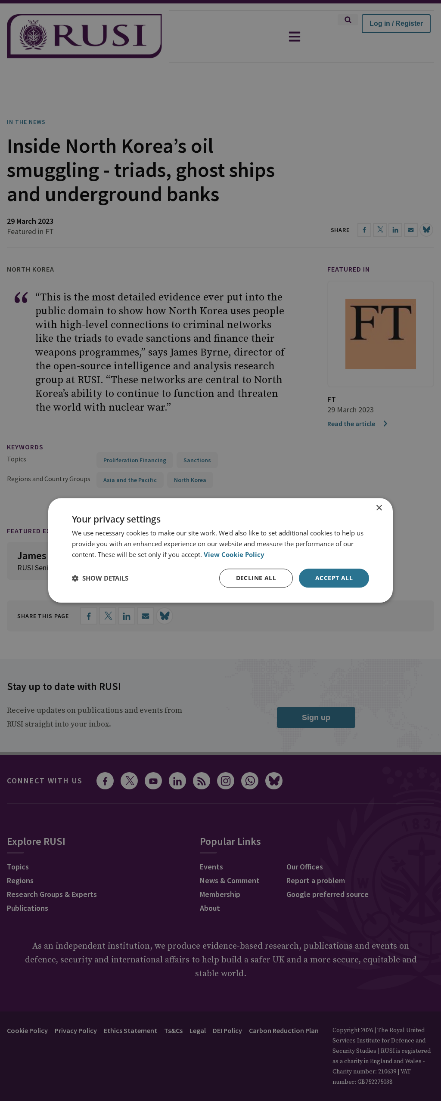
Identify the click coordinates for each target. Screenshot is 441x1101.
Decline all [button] (256, 578)
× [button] (379, 508)
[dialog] (220, 550)
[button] (100, 578)
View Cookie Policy (234, 554)
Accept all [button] (334, 578)
